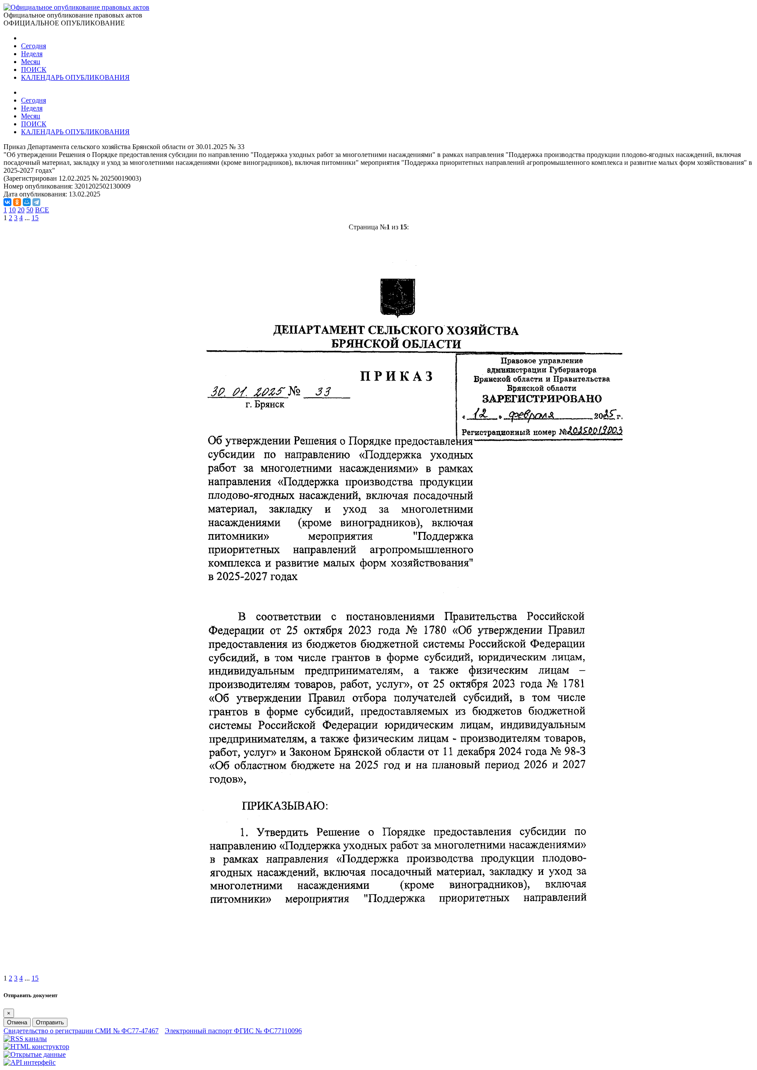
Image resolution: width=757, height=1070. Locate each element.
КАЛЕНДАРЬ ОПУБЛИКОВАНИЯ (75, 77)
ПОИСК (33, 69)
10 (12, 210)
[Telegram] (36, 202)
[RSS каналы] (25, 1038)
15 (35, 217)
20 (21, 210)
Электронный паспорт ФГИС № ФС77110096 (233, 1030)
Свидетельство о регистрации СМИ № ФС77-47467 (81, 1030)
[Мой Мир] (27, 202)
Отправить (50, 1022)
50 (29, 210)
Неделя (31, 53)
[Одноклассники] (17, 202)
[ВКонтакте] (7, 202)
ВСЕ (42, 210)
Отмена (17, 1022)
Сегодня (33, 46)
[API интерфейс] (30, 1062)
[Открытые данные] (35, 1054)
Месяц (30, 61)
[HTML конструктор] (36, 1046)
